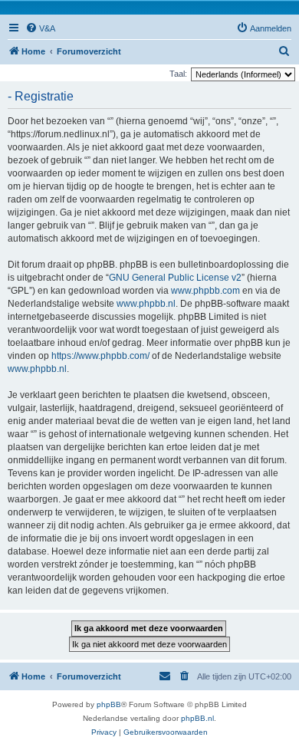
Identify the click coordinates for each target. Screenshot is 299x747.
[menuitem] (40, 28)
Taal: (178, 73)
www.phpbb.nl (146, 303)
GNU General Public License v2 (175, 277)
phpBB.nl (197, 718)
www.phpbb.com (205, 290)
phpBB (109, 704)
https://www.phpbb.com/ (100, 355)
